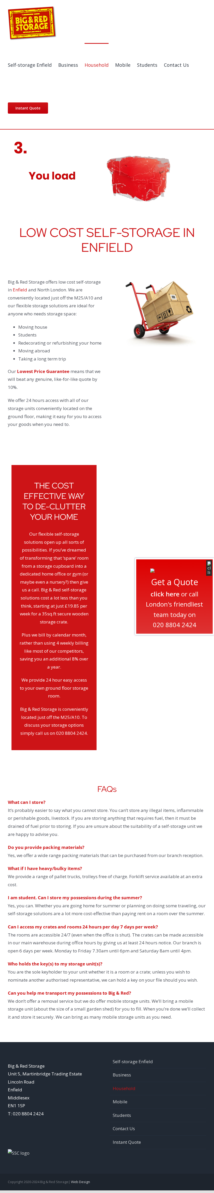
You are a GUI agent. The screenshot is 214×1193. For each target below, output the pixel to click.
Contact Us (124, 1128)
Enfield (20, 290)
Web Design (80, 1181)
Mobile (120, 1102)
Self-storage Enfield (133, 1061)
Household (124, 1088)
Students (122, 1115)
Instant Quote (127, 1142)
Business (122, 1075)
